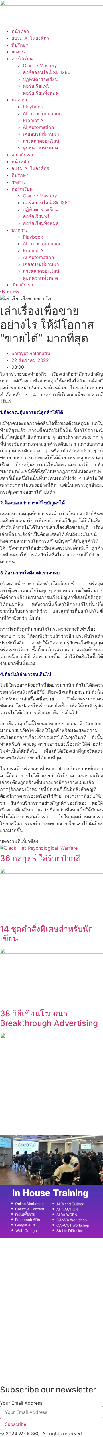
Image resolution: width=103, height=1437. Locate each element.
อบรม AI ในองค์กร (30, 38)
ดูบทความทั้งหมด (40, 148)
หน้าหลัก (20, 31)
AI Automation (38, 127)
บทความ (20, 100)
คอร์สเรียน (22, 58)
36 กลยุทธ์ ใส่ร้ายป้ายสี (40, 858)
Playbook (33, 106)
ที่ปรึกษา (20, 45)
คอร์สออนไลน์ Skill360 (46, 72)
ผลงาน (18, 52)
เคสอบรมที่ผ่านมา (41, 134)
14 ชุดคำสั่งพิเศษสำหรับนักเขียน (46, 933)
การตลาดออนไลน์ (41, 141)
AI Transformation (42, 113)
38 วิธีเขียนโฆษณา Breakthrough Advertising (49, 1018)
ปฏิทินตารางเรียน (40, 79)
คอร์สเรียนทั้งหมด (41, 93)
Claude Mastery (40, 65)
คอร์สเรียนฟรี (36, 86)
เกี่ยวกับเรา (22, 154)
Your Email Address (21, 1403)
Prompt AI (34, 120)
